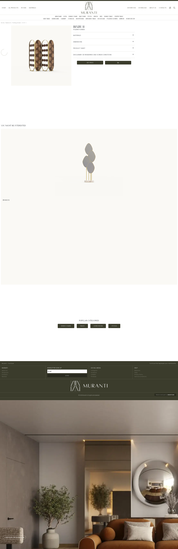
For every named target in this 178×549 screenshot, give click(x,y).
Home (2, 23)
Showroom (5, 372)
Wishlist (4, 376)
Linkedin (93, 374)
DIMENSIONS (77, 42)
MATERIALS (77, 35)
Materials (137, 370)
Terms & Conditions (140, 376)
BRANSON (6, 200)
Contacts (5, 374)
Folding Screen (16, 23)
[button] (104, 35)
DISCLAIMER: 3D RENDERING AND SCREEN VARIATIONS (92, 55)
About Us (4, 370)
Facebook (94, 372)
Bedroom (8, 23)
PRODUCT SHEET (79, 48)
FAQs (135, 372)
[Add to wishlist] (165, 200)
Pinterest (93, 376)
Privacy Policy (138, 374)
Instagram (94, 370)
